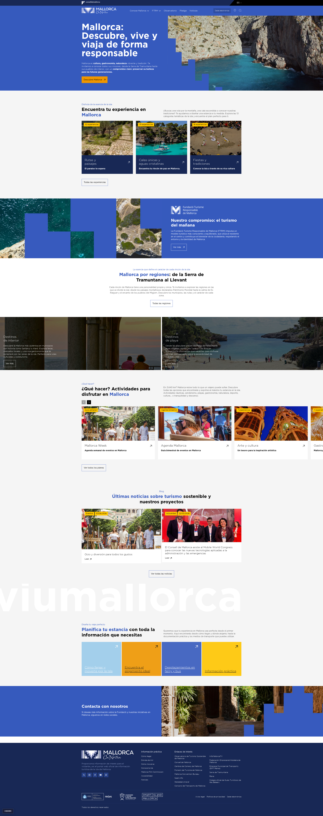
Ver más (177, 247)
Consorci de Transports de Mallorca (189, 786)
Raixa (211, 776)
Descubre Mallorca (93, 80)
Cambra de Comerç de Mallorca (188, 766)
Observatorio (170, 10)
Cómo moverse (147, 764)
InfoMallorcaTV (216, 756)
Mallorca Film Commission (152, 772)
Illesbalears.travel (181, 782)
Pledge (183, 10)
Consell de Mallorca (182, 762)
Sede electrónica (222, 11)
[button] (89, 402)
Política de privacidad (216, 797)
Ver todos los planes (94, 468)
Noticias (194, 10)
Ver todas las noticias (161, 574)
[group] (118, 432)
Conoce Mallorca (138, 10)
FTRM (155, 10)
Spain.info (178, 778)
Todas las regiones (161, 303)
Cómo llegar (146, 756)
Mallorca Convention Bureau (186, 774)
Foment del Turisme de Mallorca (188, 770)
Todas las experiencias (95, 182)
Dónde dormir (147, 760)
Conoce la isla (147, 768)
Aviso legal (200, 797)
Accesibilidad (146, 776)
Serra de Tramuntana (218, 772)
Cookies (8, 811)
